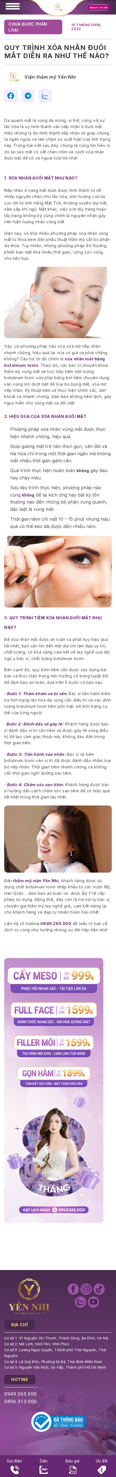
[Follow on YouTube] (93, 1302)
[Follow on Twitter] (80, 1302)
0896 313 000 (20, 1401)
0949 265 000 (20, 1394)
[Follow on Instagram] (86, 1289)
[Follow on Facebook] (73, 1289)
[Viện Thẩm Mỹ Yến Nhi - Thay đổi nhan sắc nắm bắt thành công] (58, 7)
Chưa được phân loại (27, 27)
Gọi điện (14, 1461)
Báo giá (72, 1461)
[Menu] (15, 6)
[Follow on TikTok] (99, 1289)
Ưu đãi (102, 1461)
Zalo (43, 1461)
